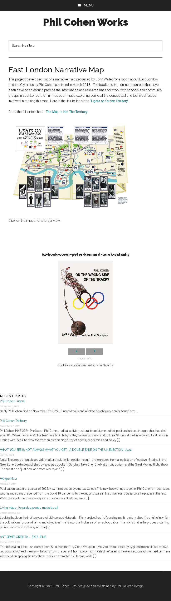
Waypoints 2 (8, 478)
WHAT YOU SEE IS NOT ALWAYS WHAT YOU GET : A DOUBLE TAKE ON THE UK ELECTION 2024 (66, 449)
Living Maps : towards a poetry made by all (29, 507)
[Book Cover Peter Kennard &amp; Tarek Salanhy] (85, 302)
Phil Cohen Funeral (12, 401)
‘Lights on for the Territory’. (109, 101)
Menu (89, 5)
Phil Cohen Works (85, 22)
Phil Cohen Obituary (13, 420)
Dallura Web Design (130, 586)
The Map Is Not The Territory (67, 112)
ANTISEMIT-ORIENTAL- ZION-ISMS (23, 536)
